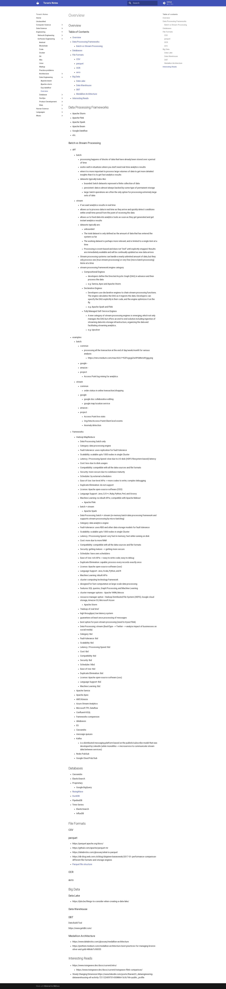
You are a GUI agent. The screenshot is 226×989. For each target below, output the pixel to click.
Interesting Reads (80, 98)
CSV (78, 59)
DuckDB (76, 796)
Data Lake (80, 81)
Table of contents (170, 14)
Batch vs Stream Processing (89, 46)
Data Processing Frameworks (85, 42)
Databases (77, 50)
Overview (76, 37)
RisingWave (77, 791)
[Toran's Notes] (37, 3)
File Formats (78, 55)
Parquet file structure (82, 864)
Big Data (76, 76)
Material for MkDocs (52, 986)
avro (78, 72)
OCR (78, 68)
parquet (79, 63)
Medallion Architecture (86, 94)
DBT (78, 89)
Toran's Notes (42, 14)
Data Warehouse (83, 85)
